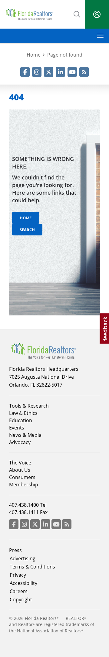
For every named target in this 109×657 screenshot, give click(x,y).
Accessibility (23, 583)
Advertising (22, 558)
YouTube (72, 72)
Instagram (36, 72)
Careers (19, 591)
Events (16, 427)
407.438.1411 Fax (28, 512)
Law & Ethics (23, 413)
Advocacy (20, 442)
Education (20, 420)
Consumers (22, 477)
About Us (19, 470)
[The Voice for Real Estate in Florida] (43, 350)
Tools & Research (29, 405)
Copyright (21, 599)
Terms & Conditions (32, 566)
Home (34, 54)
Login (97, 14)
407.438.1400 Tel (28, 505)
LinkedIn (60, 72)
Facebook (25, 72)
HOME (25, 218)
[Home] (29, 14)
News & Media (25, 435)
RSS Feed (84, 72)
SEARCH (27, 229)
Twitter (48, 72)
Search (77, 14)
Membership (23, 484)
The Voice (20, 462)
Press (15, 550)
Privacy (18, 575)
